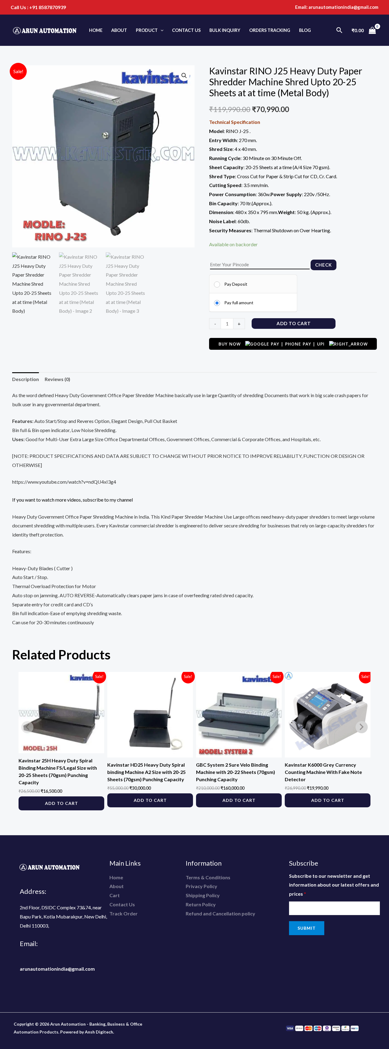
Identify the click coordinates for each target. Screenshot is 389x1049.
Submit (307, 928)
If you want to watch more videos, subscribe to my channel (72, 499)
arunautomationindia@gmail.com (343, 7)
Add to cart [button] (61, 803)
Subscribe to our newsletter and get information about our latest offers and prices (334, 885)
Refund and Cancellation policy (220, 913)
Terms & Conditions (208, 877)
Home (95, 30)
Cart (114, 895)
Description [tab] (25, 379)
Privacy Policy (201, 886)
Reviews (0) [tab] (57, 379)
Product (147, 30)
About (119, 30)
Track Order (123, 913)
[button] (161, 30)
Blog (305, 30)
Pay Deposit (235, 284)
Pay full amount (238, 302)
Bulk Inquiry (224, 30)
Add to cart (294, 323)
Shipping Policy (203, 895)
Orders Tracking (269, 30)
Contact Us (186, 30)
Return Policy (201, 904)
